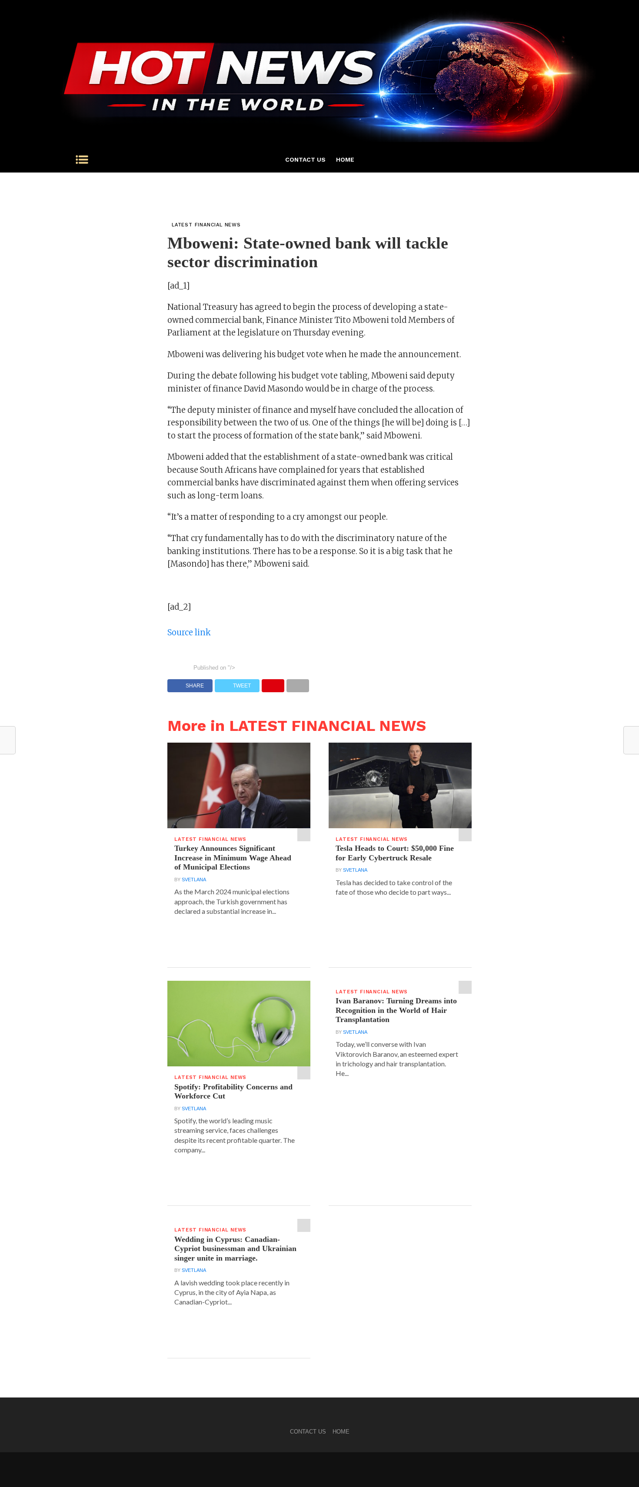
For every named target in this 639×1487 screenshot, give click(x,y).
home (345, 159)
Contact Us (305, 159)
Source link (189, 632)
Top (618, 1466)
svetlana (194, 879)
